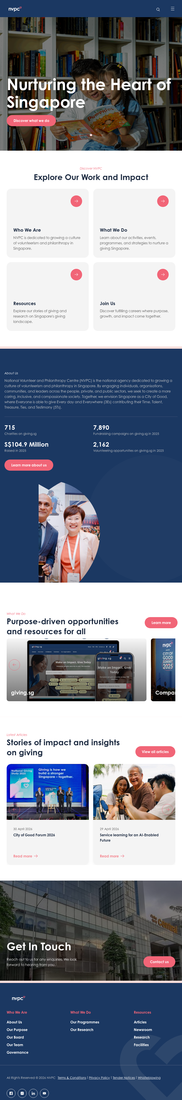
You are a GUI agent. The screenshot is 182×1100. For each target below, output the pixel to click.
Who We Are (17, 1012)
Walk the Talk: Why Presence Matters (130, 835)
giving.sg (22, 692)
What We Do (80, 1012)
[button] (80, 135)
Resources (142, 1012)
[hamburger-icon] (172, 9)
